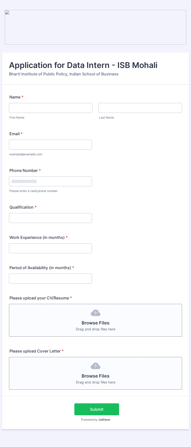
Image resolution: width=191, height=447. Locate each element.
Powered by (95, 419)
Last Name (106, 117)
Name (16, 97)
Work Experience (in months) (38, 237)
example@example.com (25, 154)
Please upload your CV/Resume (40, 297)
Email (16, 133)
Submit (96, 409)
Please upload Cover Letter (36, 351)
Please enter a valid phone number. (33, 191)
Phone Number (25, 170)
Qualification (23, 207)
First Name (16, 117)
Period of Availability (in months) (41, 267)
